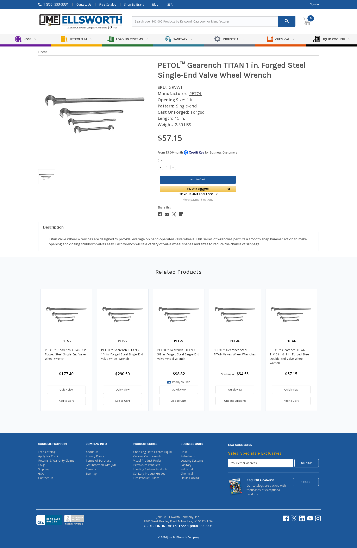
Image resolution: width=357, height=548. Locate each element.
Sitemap (91, 473)
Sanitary (186, 465)
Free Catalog (107, 4)
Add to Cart (66, 401)
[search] (286, 21)
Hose (184, 452)
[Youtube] (310, 518)
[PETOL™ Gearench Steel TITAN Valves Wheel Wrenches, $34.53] (235, 315)
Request (306, 482)
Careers (91, 469)
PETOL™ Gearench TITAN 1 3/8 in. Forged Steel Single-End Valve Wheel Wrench (178, 354)
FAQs (41, 465)
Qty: (160, 160)
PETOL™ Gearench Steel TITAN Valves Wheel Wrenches (234, 352)
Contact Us (83, 4)
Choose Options (235, 401)
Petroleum (188, 456)
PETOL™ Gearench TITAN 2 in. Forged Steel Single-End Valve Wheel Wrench (66, 354)
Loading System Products (150, 469)
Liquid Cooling (190, 478)
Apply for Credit (48, 456)
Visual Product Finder (147, 460)
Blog (155, 4)
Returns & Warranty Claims (56, 460)
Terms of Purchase (98, 460)
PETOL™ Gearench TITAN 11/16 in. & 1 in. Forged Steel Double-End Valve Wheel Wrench (290, 356)
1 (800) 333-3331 (56, 4)
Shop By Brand (134, 4)
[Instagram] (318, 518)
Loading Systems (192, 460)
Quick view (66, 389)
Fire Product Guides (146, 478)
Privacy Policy (95, 456)
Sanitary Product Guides (149, 473)
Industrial (187, 469)
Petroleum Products (146, 465)
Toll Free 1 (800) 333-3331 (192, 526)
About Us (92, 452)
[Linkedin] (181, 214)
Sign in (314, 4)
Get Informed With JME (101, 465)
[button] (198, 190)
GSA (170, 4)
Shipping (43, 469)
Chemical (187, 473)
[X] (174, 214)
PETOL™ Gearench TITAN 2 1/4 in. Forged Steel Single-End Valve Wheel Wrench (122, 354)
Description (53, 227)
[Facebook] (160, 214)
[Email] (167, 214)
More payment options (197, 199)
